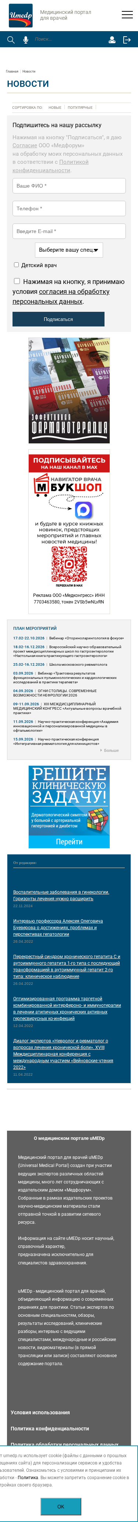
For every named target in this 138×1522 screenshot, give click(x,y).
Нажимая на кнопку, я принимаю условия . (69, 291)
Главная (12, 71)
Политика (28, 1477)
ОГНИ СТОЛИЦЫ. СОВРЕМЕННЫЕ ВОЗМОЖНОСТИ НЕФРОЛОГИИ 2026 (55, 693)
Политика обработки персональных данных (64, 1445)
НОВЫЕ (55, 108)
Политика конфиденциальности (50, 1429)
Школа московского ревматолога (78, 664)
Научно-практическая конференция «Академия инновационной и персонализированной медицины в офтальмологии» (65, 726)
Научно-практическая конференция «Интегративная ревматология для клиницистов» (56, 741)
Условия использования (40, 1412)
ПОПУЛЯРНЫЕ (80, 108)
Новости (28, 71)
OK (60, 1507)
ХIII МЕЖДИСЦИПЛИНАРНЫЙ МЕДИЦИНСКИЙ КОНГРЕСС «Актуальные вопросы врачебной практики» (67, 708)
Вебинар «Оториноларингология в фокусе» (86, 638)
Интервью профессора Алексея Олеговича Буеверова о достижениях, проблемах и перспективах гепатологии (58, 928)
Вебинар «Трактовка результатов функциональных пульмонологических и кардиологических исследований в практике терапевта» (65, 677)
